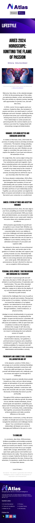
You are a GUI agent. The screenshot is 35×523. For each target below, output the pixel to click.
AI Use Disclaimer (8, 504)
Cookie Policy (23, 506)
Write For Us (6, 508)
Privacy (21, 504)
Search (14, 13)
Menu (22, 13)
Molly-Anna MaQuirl (18, 88)
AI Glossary (22, 508)
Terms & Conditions (9, 506)
